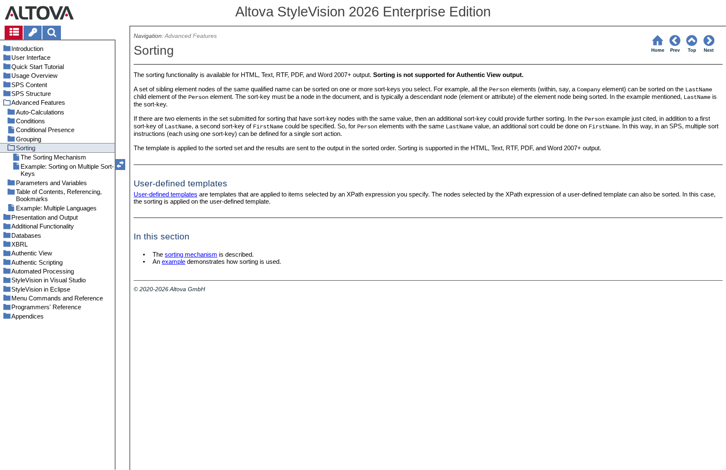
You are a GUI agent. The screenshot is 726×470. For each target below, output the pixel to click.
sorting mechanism (191, 254)
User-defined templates (165, 194)
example (173, 261)
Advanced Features (191, 36)
